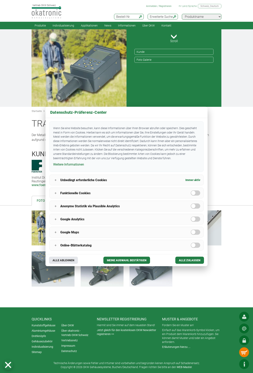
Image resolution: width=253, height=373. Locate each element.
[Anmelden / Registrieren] (244, 340)
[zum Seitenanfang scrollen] (232, 364)
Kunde (140, 51)
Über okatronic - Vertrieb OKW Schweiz (74, 333)
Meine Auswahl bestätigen (126, 260)
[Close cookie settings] (8, 365)
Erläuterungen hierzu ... (176, 346)
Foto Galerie (144, 59)
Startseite (37, 111)
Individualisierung (63, 25)
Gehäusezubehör (42, 341)
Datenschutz (69, 351)
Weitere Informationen (68, 164)
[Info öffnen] (244, 364)
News (107, 25)
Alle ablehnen (63, 260)
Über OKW (67, 325)
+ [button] (56, 180)
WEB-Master (184, 367)
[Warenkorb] (244, 352)
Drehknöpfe (39, 336)
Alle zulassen (189, 260)
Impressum (68, 345)
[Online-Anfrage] (244, 328)
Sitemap (37, 352)
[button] (8, 365)
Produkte (40, 25)
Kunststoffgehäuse (43, 325)
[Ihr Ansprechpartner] (244, 317)
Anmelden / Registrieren (159, 6)
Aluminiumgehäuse (43, 330)
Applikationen (89, 25)
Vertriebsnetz (69, 340)
